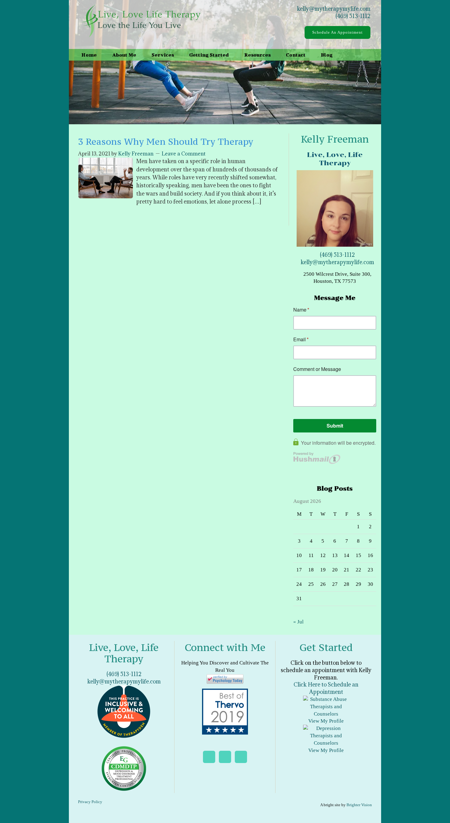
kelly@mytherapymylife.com (333, 8)
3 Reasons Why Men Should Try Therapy (165, 141)
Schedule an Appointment (337, 32)
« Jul (298, 622)
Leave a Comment (183, 153)
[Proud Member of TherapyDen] (124, 711)
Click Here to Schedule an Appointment (326, 688)
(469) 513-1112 (353, 16)
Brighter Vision (359, 804)
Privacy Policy (90, 801)
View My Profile (326, 721)
